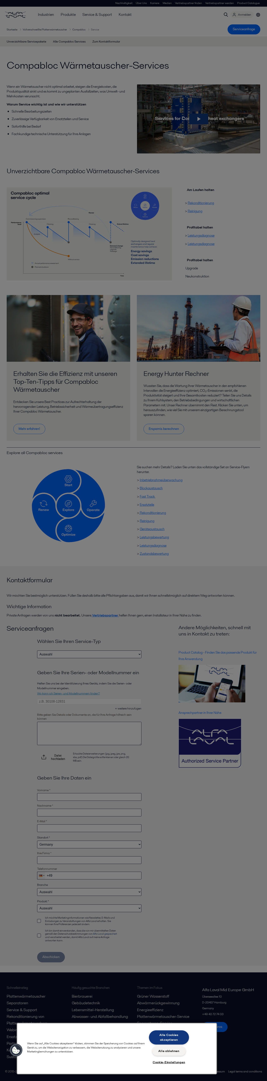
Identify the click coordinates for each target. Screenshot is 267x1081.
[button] (16, 1050)
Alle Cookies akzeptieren (168, 1037)
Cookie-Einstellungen (169, 1062)
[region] (117, 1048)
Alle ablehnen (168, 1051)
